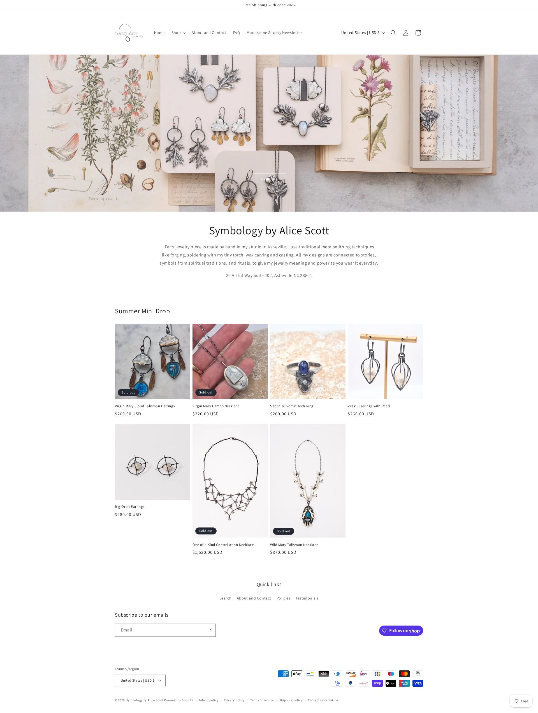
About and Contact (254, 598)
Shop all (269, 179)
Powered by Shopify (178, 700)
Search (225, 598)
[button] (178, 32)
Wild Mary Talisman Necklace (294, 545)
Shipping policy (291, 700)
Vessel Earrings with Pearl (369, 406)
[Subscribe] (209, 630)
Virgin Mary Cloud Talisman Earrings (145, 406)
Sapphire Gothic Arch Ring (292, 406)
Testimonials (307, 598)
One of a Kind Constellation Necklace (223, 545)
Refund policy (208, 700)
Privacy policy (234, 700)
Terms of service (262, 700)
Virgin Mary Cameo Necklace (216, 406)
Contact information (323, 700)
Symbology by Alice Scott (145, 700)
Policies (284, 598)
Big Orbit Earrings (130, 506)
